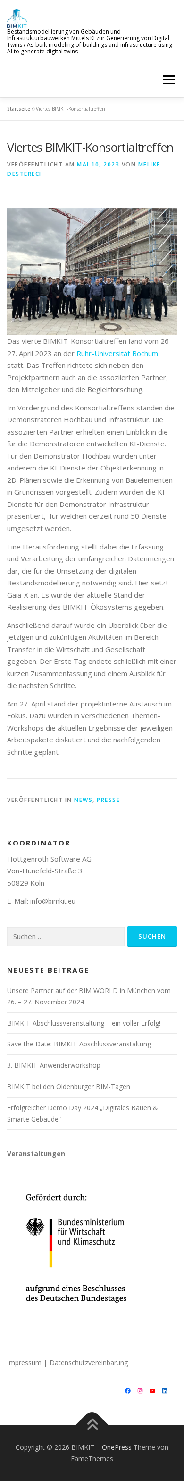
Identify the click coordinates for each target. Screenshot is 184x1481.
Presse (108, 800)
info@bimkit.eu (52, 901)
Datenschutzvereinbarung (89, 1362)
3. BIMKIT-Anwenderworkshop (53, 1065)
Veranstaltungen (36, 1153)
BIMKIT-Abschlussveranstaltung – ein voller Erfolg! (83, 1023)
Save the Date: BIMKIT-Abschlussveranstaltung (79, 1043)
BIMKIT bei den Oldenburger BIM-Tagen (68, 1086)
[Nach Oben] (92, 1425)
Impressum (24, 1362)
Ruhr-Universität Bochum (117, 353)
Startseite (18, 108)
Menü (168, 80)
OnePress (117, 1447)
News (83, 800)
